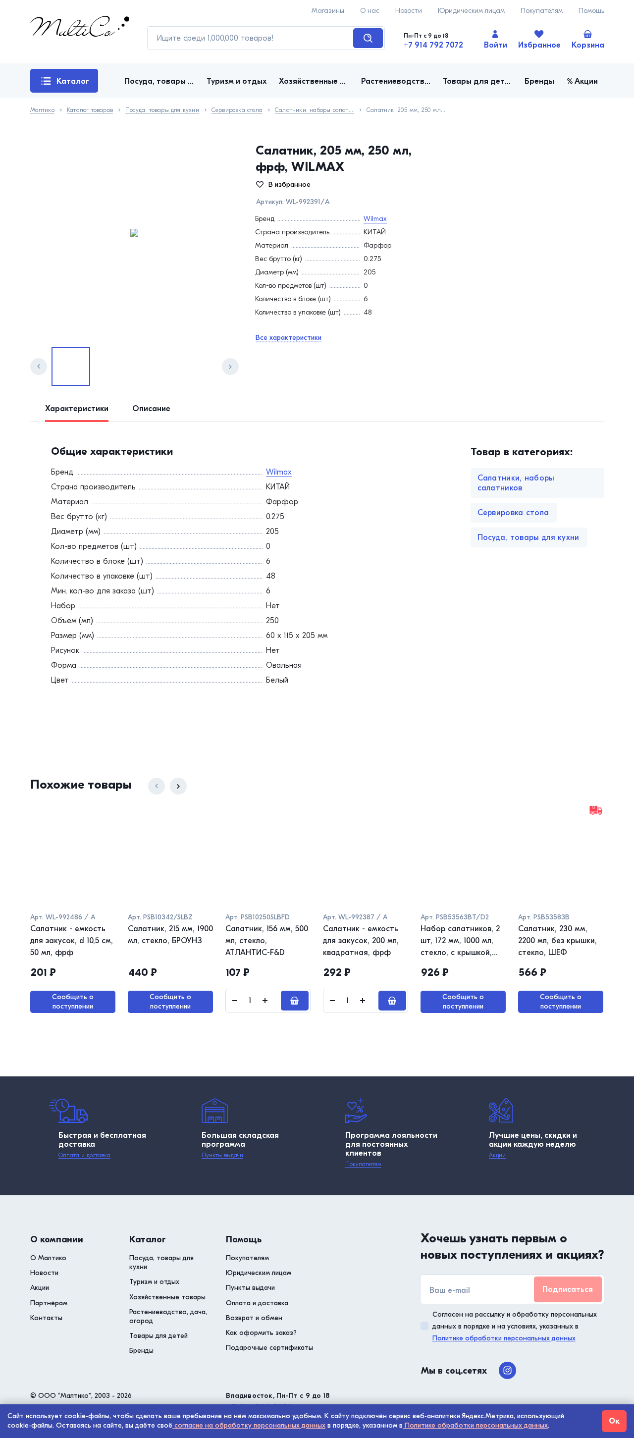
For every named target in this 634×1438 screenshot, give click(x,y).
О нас (369, 10)
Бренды (141, 1350)
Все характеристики (288, 337)
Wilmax (375, 218)
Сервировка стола (237, 110)
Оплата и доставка (84, 1155)
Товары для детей (158, 1335)
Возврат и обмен (254, 1318)
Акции (497, 1155)
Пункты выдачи (222, 1155)
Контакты (46, 1318)
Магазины (328, 10)
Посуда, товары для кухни (162, 110)
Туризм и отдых (154, 1282)
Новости (408, 10)
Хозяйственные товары (167, 1297)
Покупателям (542, 10)
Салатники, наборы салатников (314, 110)
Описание (151, 408)
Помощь (591, 10)
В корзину (295, 1001)
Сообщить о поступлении (73, 1001)
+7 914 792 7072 (433, 45)
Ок (614, 1421)
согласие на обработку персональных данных (248, 1425)
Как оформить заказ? (261, 1333)
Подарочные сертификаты (269, 1347)
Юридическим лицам (471, 10)
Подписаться (567, 1289)
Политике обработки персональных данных (504, 1338)
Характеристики (76, 408)
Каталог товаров (65, 85)
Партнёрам (48, 1303)
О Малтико (48, 1258)
